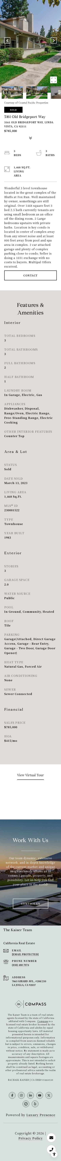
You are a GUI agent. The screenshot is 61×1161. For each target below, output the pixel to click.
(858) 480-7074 (20, 965)
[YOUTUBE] (39, 1095)
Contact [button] (30, 275)
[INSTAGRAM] (21, 1095)
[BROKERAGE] (26, 1103)
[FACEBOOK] (12, 1095)
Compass (42, 1021)
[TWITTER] (48, 1095)
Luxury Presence (40, 1115)
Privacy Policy (30, 1138)
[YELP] (35, 1103)
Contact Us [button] (30, 903)
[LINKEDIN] (30, 1095)
